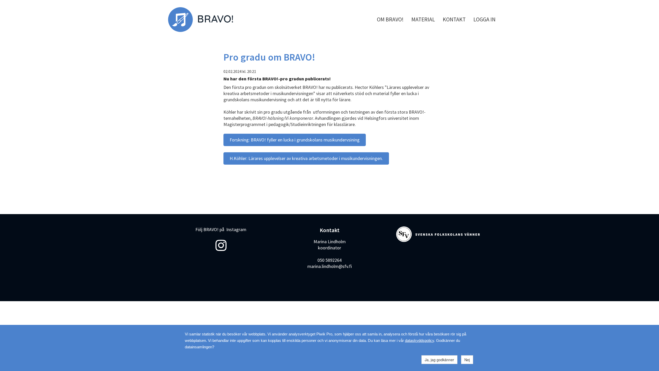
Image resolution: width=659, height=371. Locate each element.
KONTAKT (454, 19)
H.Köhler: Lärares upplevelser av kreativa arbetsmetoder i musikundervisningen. (306, 158)
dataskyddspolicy (419, 340)
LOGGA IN (484, 19)
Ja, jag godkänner (439, 359)
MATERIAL (423, 19)
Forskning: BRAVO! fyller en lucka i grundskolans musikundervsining (295, 140)
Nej (467, 359)
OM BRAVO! (390, 19)
